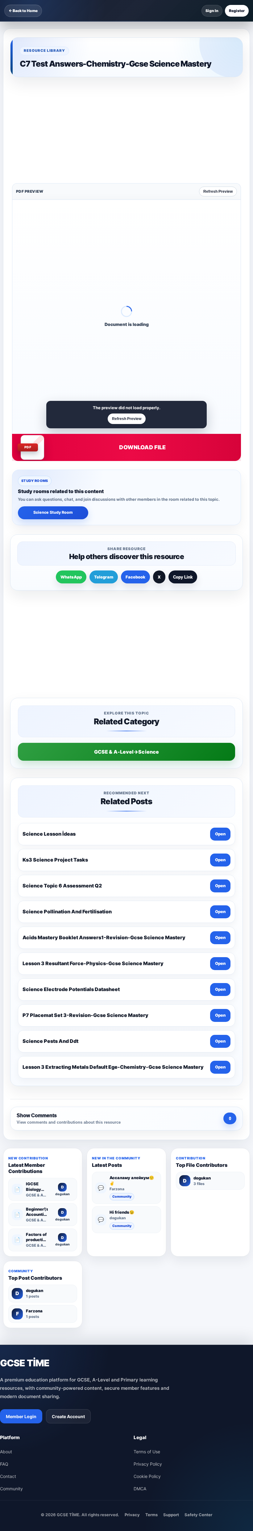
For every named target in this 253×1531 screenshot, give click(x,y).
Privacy (132, 1320)
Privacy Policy (148, 1269)
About (6, 1257)
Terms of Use (147, 1257)
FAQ (4, 1269)
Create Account (68, 1222)
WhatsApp (71, 480)
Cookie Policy (147, 1282)
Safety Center (198, 1320)
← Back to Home (23, 10)
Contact (8, 1282)
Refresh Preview (218, 95)
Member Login (21, 1222)
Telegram (103, 480)
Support (171, 1320)
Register (237, 10)
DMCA (140, 1294)
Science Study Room (53, 416)
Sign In (211, 10)
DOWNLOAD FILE (142, 351)
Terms (151, 1320)
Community (121, 1002)
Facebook (135, 480)
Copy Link (183, 481)
